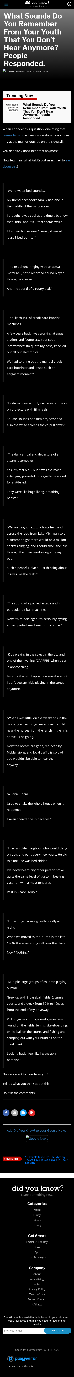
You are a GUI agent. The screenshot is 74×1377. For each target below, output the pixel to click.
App (37, 1252)
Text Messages (37, 1257)
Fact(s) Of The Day (37, 1242)
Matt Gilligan (16, 71)
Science (37, 1220)
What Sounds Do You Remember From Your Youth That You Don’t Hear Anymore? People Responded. (44, 111)
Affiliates (37, 1304)
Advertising (37, 1279)
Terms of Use (37, 1294)
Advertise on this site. (21, 1366)
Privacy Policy (37, 1289)
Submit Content (37, 1299)
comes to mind (13, 135)
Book (37, 1247)
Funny (37, 1215)
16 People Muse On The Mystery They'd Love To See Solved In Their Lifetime (46, 1160)
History (37, 1225)
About (37, 1274)
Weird (37, 1210)
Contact (37, 1284)
